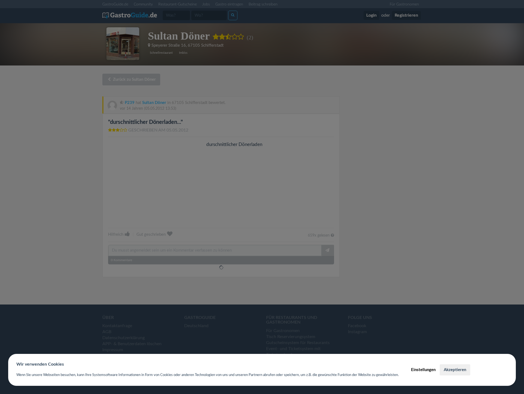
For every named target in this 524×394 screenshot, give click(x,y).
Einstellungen (423, 370)
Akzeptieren (455, 370)
